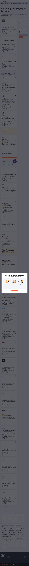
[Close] (26, 274)
